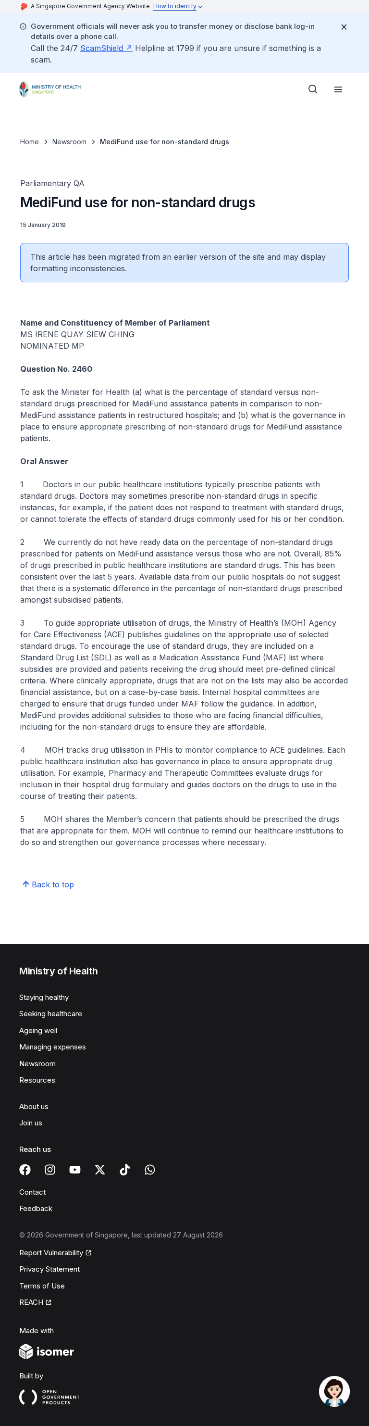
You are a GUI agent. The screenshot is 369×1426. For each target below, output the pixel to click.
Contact (32, 1192)
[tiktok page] (125, 1169)
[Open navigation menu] (338, 89)
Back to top (53, 884)
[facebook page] (25, 1169)
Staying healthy (44, 997)
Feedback (35, 1208)
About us (34, 1106)
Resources (37, 1080)
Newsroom (69, 142)
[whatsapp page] (150, 1169)
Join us (30, 1122)
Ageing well (38, 1030)
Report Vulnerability (51, 1252)
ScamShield (101, 48)
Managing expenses (52, 1046)
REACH (31, 1302)
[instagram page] (50, 1169)
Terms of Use (42, 1285)
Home (29, 142)
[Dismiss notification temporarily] (344, 26)
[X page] (100, 1169)
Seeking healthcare (50, 1013)
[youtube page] (75, 1169)
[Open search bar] (313, 89)
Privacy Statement (49, 1269)
